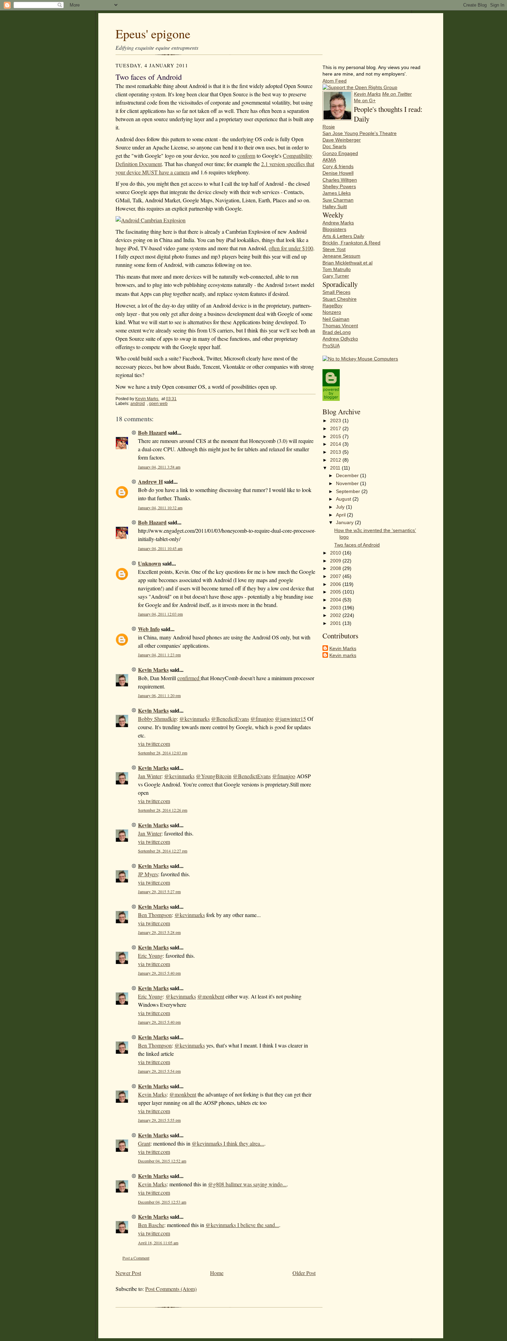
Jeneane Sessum (341, 256)
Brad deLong (336, 332)
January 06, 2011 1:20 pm (159, 695)
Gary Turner (335, 276)
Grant (144, 1143)
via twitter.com (154, 743)
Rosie (328, 126)
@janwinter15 (290, 718)
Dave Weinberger (341, 140)
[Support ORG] (359, 87)
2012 (336, 460)
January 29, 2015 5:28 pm (159, 932)
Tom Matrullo (336, 269)
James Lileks (336, 193)
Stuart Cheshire (339, 299)
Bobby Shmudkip (157, 718)
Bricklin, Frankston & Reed (351, 242)
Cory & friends (338, 166)
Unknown (149, 563)
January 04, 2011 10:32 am (160, 507)
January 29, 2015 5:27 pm (159, 891)
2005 (336, 592)
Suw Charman (338, 200)
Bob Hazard (152, 432)
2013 (336, 452)
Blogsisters (334, 229)
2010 (336, 553)
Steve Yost (334, 249)
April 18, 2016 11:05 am (158, 1242)
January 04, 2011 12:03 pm (160, 614)
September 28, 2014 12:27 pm (162, 850)
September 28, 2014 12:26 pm (162, 810)
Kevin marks (342, 655)
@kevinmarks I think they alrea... (228, 1143)
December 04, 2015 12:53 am (162, 1202)
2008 (336, 568)
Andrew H (150, 481)
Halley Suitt (334, 206)
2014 (336, 444)
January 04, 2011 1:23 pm (159, 654)
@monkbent (210, 996)
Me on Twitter (397, 94)
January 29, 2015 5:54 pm (159, 1071)
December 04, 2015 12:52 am (162, 1161)
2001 (336, 623)
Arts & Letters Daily (343, 236)
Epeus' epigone (153, 33)
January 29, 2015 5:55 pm (159, 1120)
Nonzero (331, 312)
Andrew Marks (338, 222)
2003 (336, 607)
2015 (336, 436)
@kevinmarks (194, 718)
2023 (336, 420)
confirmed (189, 678)
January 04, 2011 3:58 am (159, 467)
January (345, 522)
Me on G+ (365, 100)
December (348, 475)
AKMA (329, 160)
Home (216, 1272)
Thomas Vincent (340, 325)
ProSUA (331, 345)
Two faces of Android (357, 545)
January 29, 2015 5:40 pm (159, 973)
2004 (336, 599)
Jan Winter (149, 776)
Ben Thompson (155, 914)
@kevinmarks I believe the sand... (242, 1224)
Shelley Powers (339, 186)
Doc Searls (334, 146)
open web (158, 403)
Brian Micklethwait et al (347, 263)
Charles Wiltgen (339, 180)
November (348, 483)
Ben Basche (151, 1224)
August (344, 499)
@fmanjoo (262, 718)
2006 (336, 584)
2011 (336, 468)
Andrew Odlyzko (340, 338)
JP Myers (148, 874)
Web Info (149, 629)
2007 (336, 576)
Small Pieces (336, 292)
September (348, 491)
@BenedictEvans (230, 718)
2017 (336, 428)
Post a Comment (135, 1258)
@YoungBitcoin (213, 776)
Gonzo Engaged (340, 153)
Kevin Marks (147, 398)
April (341, 515)
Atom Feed (334, 81)
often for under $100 (291, 248)
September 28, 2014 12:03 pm (162, 752)
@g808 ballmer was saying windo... (247, 1184)
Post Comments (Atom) (171, 1288)
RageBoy (332, 305)
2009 (336, 560)
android (137, 403)
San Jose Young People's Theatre (359, 133)
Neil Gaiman (335, 319)
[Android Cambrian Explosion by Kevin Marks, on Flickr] (151, 220)
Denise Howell (338, 173)
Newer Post (128, 1272)
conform (246, 155)
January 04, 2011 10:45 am (160, 548)
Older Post (304, 1272)
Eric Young (150, 955)
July (341, 507)
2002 (336, 615)
